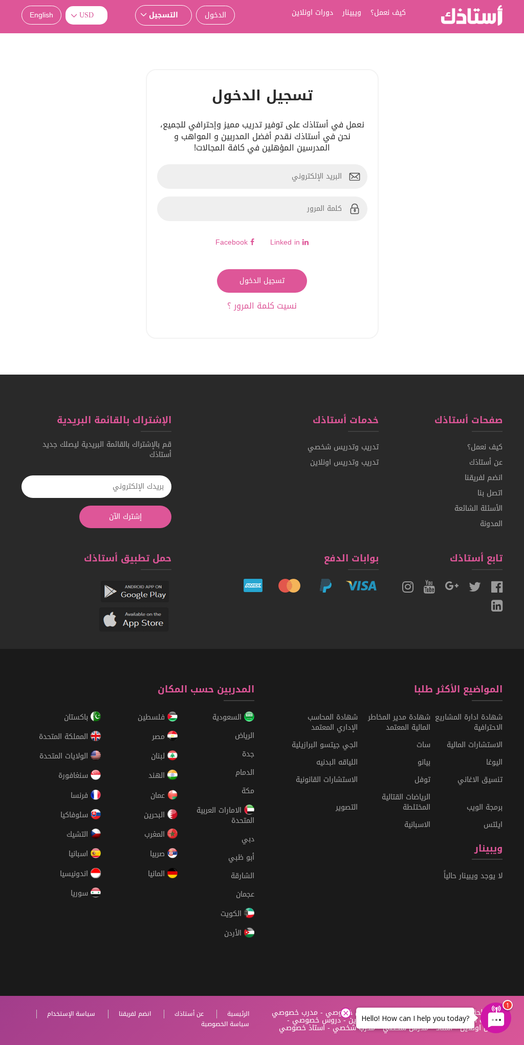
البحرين (155, 815)
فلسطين (152, 717)
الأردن (234, 934)
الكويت (232, 914)
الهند (157, 776)
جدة (248, 754)
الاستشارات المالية (475, 745)
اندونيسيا (75, 874)
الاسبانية (417, 825)
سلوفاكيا (75, 815)
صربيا (158, 854)
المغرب (155, 834)
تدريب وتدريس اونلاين (344, 462)
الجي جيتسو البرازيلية (325, 745)
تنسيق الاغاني (480, 780)
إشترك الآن (125, 517)
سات (423, 745)
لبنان (159, 756)
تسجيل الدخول (262, 281)
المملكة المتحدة (65, 737)
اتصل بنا (490, 493)
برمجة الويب (485, 807)
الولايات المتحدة (65, 756)
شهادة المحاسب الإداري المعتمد (333, 722)
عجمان (245, 894)
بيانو (424, 762)
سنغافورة (74, 776)
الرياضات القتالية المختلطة (406, 802)
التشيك (79, 834)
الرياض (244, 736)
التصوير (347, 807)
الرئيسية (238, 1013)
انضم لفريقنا (484, 478)
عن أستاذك (486, 462)
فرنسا (81, 795)
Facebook (232, 242)
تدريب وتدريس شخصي (343, 447)
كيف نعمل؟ (485, 447)
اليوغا (494, 762)
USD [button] (86, 15)
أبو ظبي (241, 857)
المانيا (157, 874)
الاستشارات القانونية (327, 780)
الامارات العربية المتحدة (225, 815)
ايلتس (493, 825)
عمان (158, 795)
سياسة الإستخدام (71, 1013)
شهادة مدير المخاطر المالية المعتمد (399, 722)
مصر (159, 737)
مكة (248, 791)
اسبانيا (80, 854)
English (41, 15)
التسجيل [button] (163, 15)
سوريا (81, 893)
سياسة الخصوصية (225, 1024)
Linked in (286, 242)
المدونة (491, 524)
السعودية (228, 717)
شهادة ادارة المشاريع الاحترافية (469, 722)
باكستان (77, 717)
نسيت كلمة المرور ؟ (262, 306)
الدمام (244, 772)
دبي (248, 839)
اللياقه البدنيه (337, 762)
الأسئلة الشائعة (478, 508)
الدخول (215, 15)
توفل (422, 780)
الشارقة (242, 876)
